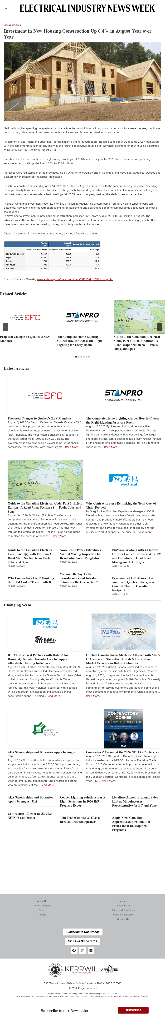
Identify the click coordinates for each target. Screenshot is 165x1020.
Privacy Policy (123, 905)
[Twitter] (82, 950)
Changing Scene (18, 605)
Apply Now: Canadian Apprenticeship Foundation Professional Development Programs (131, 824)
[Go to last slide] (5, 327)
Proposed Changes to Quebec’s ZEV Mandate (25, 338)
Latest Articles (12, 25)
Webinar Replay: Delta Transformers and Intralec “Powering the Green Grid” (79, 578)
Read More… (72, 447)
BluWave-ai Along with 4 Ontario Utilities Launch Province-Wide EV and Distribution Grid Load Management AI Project (136, 556)
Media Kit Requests (123, 914)
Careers (42, 914)
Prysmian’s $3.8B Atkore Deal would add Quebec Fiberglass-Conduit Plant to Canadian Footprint (133, 584)
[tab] (76, 357)
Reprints (123, 901)
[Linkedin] (91, 950)
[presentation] (25, 317)
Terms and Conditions (123, 910)
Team (42, 910)
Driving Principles (42, 905)
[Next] (159, 327)
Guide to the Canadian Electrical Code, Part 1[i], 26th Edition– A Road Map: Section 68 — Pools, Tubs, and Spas (137, 342)
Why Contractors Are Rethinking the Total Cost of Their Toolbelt (121, 505)
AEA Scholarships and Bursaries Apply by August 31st (42, 754)
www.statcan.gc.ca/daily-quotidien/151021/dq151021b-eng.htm (75, 279)
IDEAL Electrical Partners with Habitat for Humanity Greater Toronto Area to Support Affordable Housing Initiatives (38, 659)
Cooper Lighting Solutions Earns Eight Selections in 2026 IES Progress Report (83, 801)
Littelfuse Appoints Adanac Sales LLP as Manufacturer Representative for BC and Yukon (135, 801)
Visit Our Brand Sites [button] (82, 941)
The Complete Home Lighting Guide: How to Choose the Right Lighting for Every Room (79, 340)
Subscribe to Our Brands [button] (83, 932)
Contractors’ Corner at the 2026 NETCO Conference (122, 752)
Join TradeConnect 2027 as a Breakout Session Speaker (80, 820)
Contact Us (123, 919)
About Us (42, 901)
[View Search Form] (6, 8)
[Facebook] (74, 950)
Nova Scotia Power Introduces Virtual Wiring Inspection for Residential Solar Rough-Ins (80, 554)
